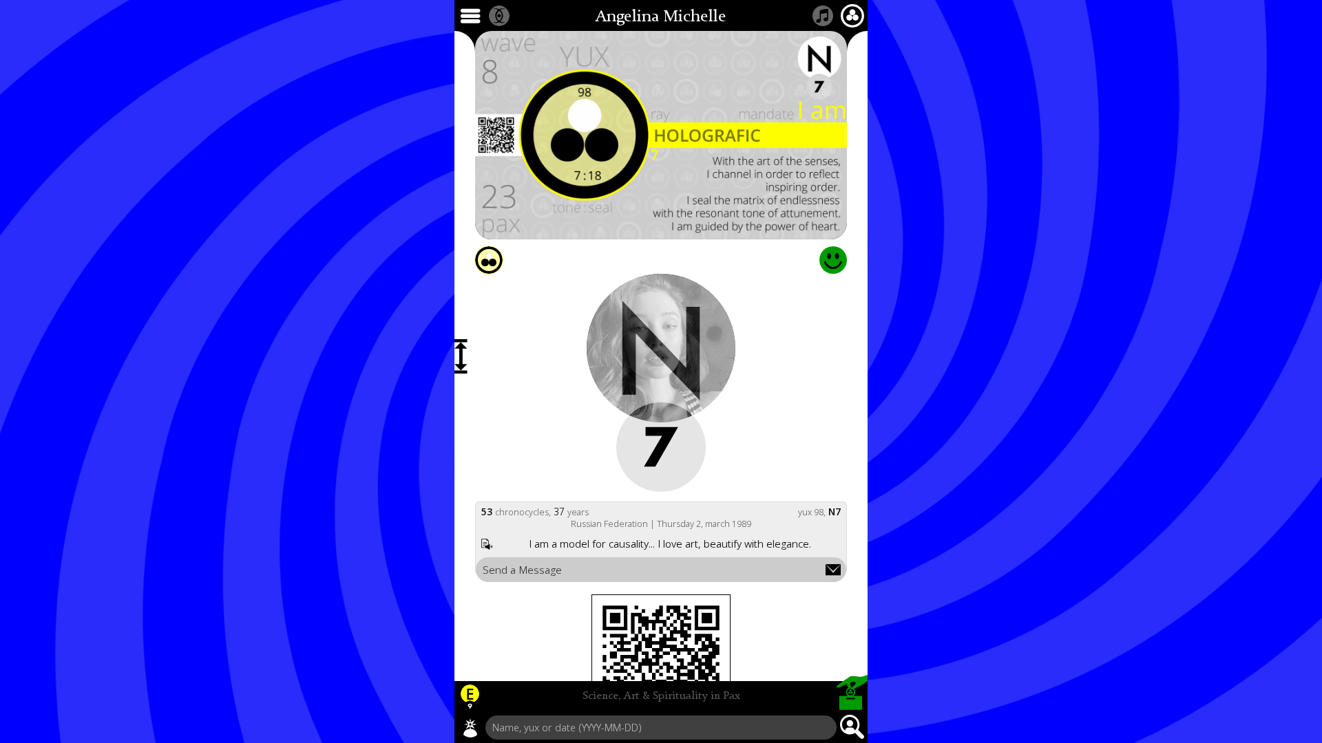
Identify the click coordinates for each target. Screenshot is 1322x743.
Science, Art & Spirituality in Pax (661, 696)
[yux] (470, 728)
